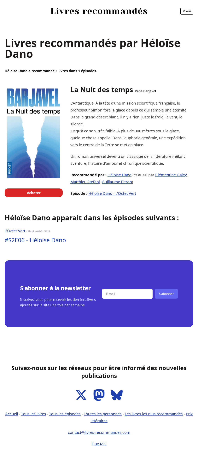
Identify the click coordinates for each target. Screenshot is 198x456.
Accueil (12, 22)
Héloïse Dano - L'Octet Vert (112, 193)
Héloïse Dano (119, 174)
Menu (187, 11)
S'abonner (166, 294)
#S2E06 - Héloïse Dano (35, 240)
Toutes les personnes (103, 413)
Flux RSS (99, 444)
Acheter (34, 192)
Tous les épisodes (65, 413)
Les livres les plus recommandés (154, 413)
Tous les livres (33, 413)
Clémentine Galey (171, 174)
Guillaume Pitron (117, 181)
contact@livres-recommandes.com (99, 432)
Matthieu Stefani (85, 181)
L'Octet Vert (15, 230)
